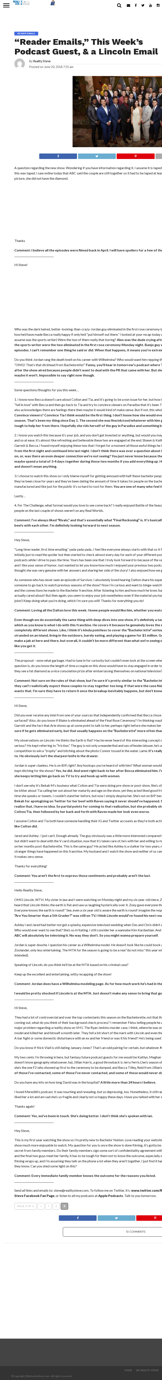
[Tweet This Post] (97, 155)
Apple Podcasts (110, 1196)
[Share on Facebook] (58, 155)
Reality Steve (42, 61)
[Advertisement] (46, 298)
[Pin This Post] (135, 155)
